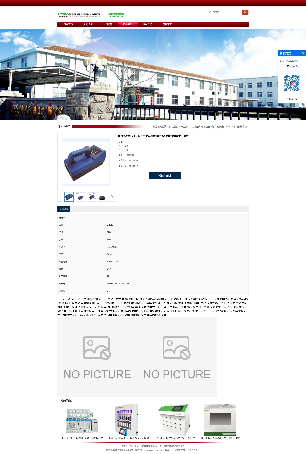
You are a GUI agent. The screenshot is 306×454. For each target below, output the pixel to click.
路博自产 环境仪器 (201, 126)
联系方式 (147, 24)
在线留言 (167, 24)
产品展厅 (127, 24)
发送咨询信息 (164, 175)
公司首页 (68, 24)
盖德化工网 (180, 450)
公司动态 (107, 24)
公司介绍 (88, 24)
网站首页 (173, 126)
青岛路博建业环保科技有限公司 (119, 450)
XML (161, 450)
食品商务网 (192, 450)
